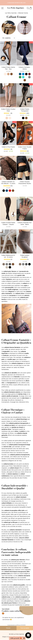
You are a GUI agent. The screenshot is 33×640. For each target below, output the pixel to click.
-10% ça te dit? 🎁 (16, 638)
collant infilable (6, 281)
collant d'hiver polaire (13, 283)
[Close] (24, 638)
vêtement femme (7, 591)
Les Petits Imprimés (11, 13)
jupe (20, 365)
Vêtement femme (23, 13)
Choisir (8, 628)
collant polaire (7, 440)
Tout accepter (24, 628)
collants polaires (14, 423)
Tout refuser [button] (5, 609)
